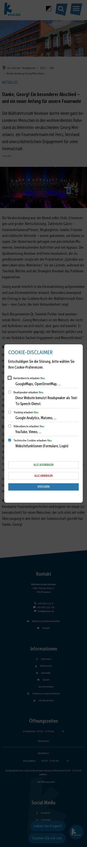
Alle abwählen (43, 475)
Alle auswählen (43, 464)
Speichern (43, 486)
